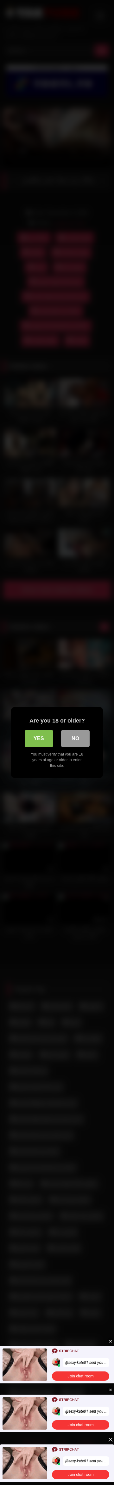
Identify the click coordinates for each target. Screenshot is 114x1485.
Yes (39, 738)
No (75, 738)
